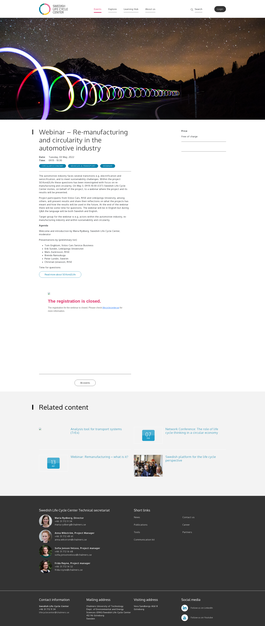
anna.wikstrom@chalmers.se (71, 539)
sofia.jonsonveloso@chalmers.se (73, 554)
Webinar (107, 166)
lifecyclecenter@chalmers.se (54, 612)
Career (186, 524)
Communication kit (144, 539)
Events (97, 9)
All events (85, 382)
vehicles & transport (83, 166)
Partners (187, 532)
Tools (137, 532)
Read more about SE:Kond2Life (60, 274)
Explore (112, 9)
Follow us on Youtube (202, 617)
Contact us (188, 517)
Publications (141, 524)
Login (220, 9)
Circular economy (52, 166)
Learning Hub (131, 9)
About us (150, 9)
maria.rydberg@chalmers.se (70, 524)
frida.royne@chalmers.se (69, 569)
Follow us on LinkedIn (202, 608)
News (137, 517)
